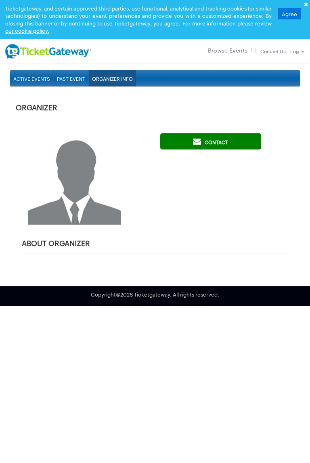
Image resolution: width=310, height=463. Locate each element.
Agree (289, 13)
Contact (214, 141)
